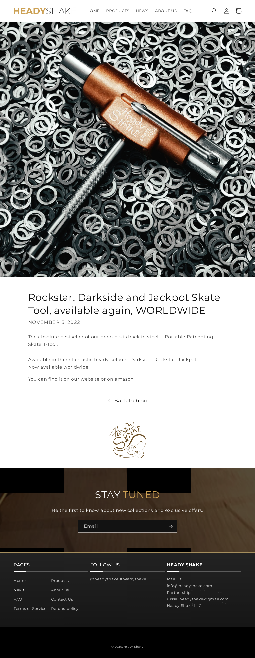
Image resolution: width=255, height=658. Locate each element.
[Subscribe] (171, 526)
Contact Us (62, 599)
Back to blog (131, 401)
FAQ (18, 599)
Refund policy (65, 608)
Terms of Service (30, 608)
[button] (214, 11)
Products (60, 580)
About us (60, 590)
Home (20, 580)
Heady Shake (133, 646)
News (19, 590)
